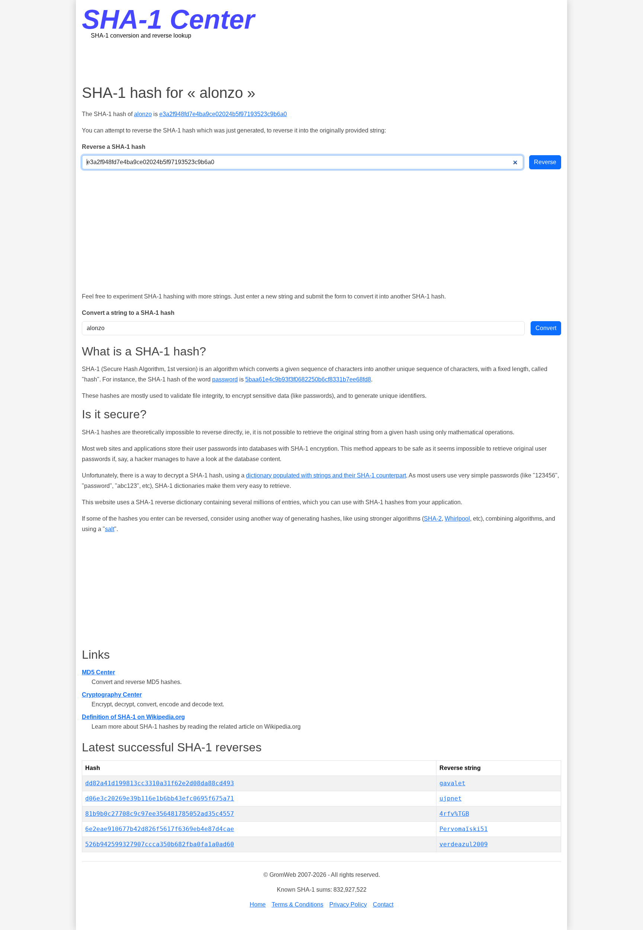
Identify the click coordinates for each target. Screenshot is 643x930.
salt (109, 529)
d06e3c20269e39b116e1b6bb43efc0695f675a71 (159, 798)
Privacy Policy (348, 904)
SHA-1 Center (168, 19)
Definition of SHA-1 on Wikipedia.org (133, 717)
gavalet (452, 783)
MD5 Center (98, 672)
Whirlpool (457, 518)
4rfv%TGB (454, 813)
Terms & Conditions (297, 904)
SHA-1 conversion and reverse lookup (141, 35)
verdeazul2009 (463, 844)
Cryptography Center (112, 694)
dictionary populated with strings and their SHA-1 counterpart (326, 475)
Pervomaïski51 (463, 828)
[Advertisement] (321, 61)
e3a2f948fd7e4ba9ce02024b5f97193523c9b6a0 (223, 114)
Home (258, 904)
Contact (383, 904)
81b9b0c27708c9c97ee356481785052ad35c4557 (159, 813)
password (225, 379)
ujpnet (450, 798)
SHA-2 (433, 518)
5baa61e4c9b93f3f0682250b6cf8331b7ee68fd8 (308, 379)
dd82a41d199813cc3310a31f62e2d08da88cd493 (159, 783)
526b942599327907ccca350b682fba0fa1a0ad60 (159, 844)
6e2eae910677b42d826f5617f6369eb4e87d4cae (159, 828)
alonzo (143, 114)
